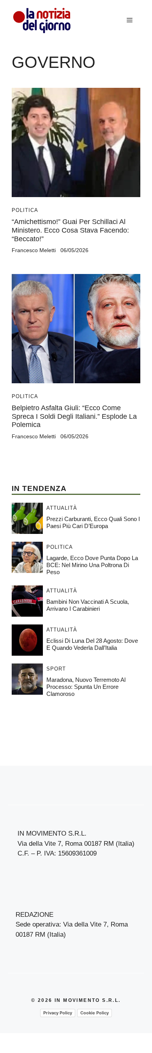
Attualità (61, 507)
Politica (25, 210)
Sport (56, 668)
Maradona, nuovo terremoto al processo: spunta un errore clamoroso (85, 686)
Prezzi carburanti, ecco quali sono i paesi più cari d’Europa (93, 522)
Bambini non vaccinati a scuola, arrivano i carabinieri (87, 605)
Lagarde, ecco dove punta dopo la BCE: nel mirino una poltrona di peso (92, 565)
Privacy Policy (57, 1013)
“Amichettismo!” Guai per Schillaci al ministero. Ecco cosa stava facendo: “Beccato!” (70, 230)
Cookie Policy (94, 1013)
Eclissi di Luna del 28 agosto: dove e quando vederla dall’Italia (92, 644)
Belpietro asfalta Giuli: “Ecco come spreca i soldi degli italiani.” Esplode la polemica (74, 416)
